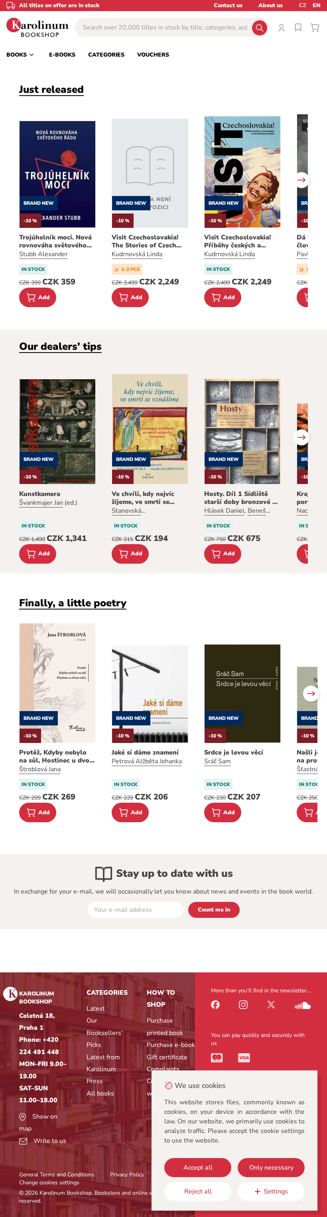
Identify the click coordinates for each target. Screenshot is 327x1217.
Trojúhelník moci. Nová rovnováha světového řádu (55, 241)
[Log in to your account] (281, 27)
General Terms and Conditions (56, 1174)
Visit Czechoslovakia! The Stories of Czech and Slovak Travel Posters (145, 241)
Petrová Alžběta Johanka (147, 761)
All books (100, 1093)
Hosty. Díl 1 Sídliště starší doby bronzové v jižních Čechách (240, 498)
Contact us (228, 5)
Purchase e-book (171, 1045)
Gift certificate (167, 1057)
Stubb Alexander (43, 254)
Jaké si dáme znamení (145, 752)
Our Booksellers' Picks (105, 1032)
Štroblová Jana (40, 769)
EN (317, 5)
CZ (302, 5)
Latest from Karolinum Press (103, 1069)
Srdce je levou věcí (233, 752)
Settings (276, 1191)
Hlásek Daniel (224, 510)
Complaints (163, 1069)
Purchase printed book (165, 1026)
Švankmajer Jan (41, 502)
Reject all (198, 1191)
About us (270, 5)
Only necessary (271, 1167)
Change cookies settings (49, 1182)
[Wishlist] (298, 27)
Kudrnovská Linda (137, 254)
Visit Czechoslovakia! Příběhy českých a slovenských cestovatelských (237, 241)
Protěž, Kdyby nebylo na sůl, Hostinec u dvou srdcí (56, 756)
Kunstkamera (39, 494)
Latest (96, 1008)
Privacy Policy (127, 1174)
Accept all (198, 1167)
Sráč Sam (217, 761)
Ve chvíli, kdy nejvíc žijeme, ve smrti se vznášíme (143, 498)
